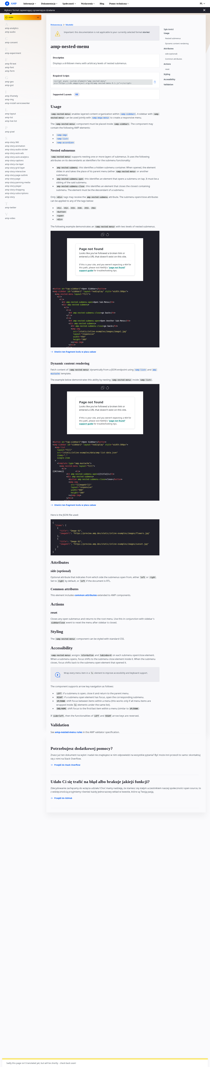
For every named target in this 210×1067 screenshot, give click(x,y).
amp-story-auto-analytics (17, 157)
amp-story (10, 197)
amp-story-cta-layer (14, 164)
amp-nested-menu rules (68, 732)
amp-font (9, 67)
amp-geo (9, 81)
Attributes (168, 48)
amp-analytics (11, 28)
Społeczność (68, 3)
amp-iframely (11, 96)
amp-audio (10, 32)
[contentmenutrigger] (183, 30)
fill (76, 94)
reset (167, 69)
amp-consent (11, 42)
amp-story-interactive (15, 171)
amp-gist (9, 85)
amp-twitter (10, 207)
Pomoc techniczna (118, 3)
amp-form (10, 71)
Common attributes (173, 59)
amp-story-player (13, 186)
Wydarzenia (87, 3)
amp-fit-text (10, 63)
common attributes (86, 595)
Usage (166, 33)
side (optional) (171, 54)
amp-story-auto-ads (14, 153)
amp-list (9, 117)
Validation (168, 84)
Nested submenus (173, 38)
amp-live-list (11, 121)
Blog (102, 3)
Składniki (69, 25)
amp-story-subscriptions (16, 193)
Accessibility (169, 79)
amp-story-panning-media (17, 182)
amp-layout (10, 113)
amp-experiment (13, 53)
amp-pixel (10, 131)
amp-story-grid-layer (15, 167)
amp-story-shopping (15, 189)
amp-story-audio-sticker (16, 149)
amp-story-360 (12, 142)
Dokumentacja (48, 3)
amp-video (10, 218)
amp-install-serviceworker (17, 103)
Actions (167, 64)
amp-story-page (12, 178)
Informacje (28, 3)
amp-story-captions (14, 160)
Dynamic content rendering (177, 43)
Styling (167, 74)
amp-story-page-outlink (16, 175)
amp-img (9, 99)
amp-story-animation (15, 146)
